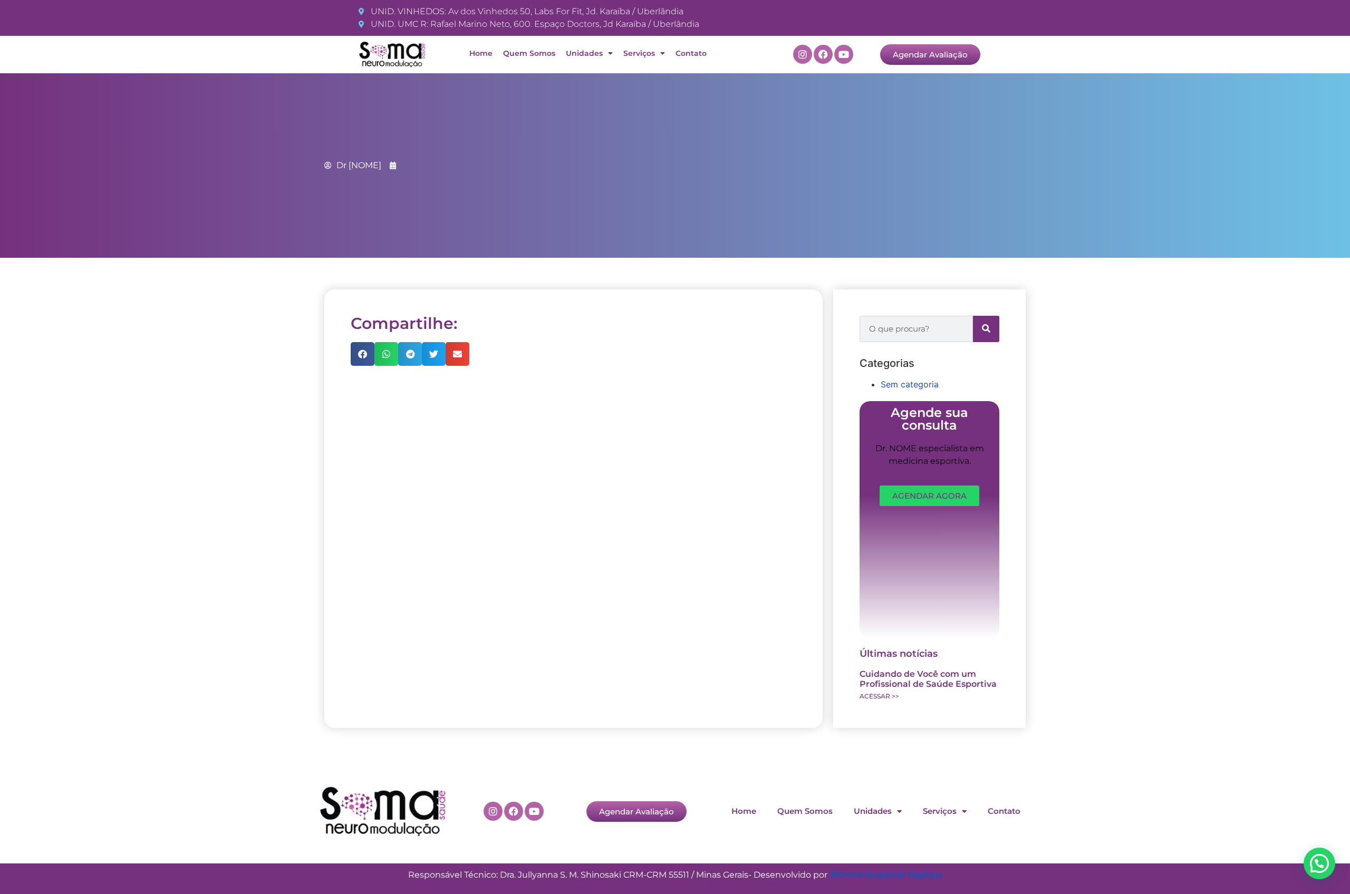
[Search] (986, 329)
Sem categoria (910, 384)
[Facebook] (823, 54)
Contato (691, 53)
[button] (362, 354)
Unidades (584, 53)
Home (481, 53)
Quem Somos (529, 53)
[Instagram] (802, 54)
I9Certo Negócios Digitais (886, 875)
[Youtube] (843, 54)
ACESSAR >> (879, 696)
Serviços (639, 53)
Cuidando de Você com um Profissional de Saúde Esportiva (928, 679)
